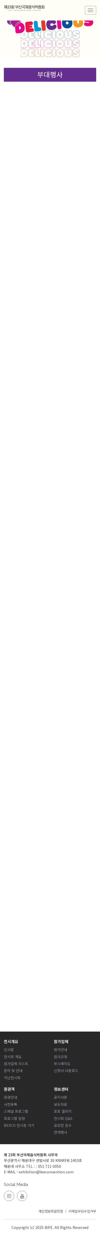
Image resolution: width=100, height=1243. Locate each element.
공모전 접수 (63, 1125)
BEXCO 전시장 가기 (19, 1125)
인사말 (9, 1049)
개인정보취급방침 (50, 1211)
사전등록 (10, 1104)
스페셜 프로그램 (16, 1111)
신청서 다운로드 (66, 1070)
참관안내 (10, 1097)
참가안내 (60, 1049)
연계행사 (60, 1132)
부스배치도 (62, 1063)
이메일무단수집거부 (82, 1211)
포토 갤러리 (63, 1111)
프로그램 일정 (14, 1118)
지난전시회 (12, 1077)
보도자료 (60, 1104)
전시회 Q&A (63, 1118)
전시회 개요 (13, 1056)
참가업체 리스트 (16, 1063)
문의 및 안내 (13, 1070)
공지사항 (60, 1097)
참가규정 (60, 1056)
